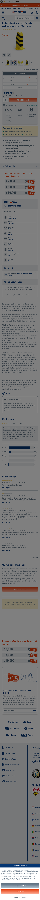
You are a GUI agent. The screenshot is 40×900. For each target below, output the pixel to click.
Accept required (20, 886)
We (2, 870)
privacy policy (17, 878)
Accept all (20, 892)
